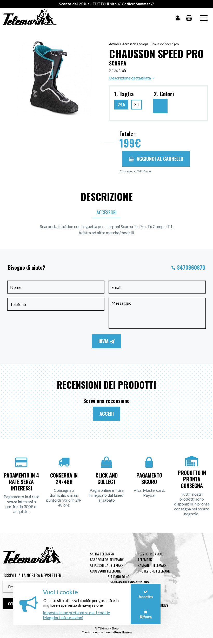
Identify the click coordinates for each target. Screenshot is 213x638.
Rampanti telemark (152, 565)
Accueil (114, 44)
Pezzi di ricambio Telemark (151, 556)
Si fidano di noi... (120, 576)
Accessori (129, 44)
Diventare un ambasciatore (128, 582)
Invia (104, 341)
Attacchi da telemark (106, 565)
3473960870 (191, 267)
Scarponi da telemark (107, 559)
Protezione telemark (154, 571)
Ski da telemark (102, 553)
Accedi (106, 413)
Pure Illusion (123, 632)
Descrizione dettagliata (130, 77)
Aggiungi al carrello (160, 158)
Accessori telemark (105, 571)
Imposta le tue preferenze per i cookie (76, 612)
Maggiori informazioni (63, 617)
